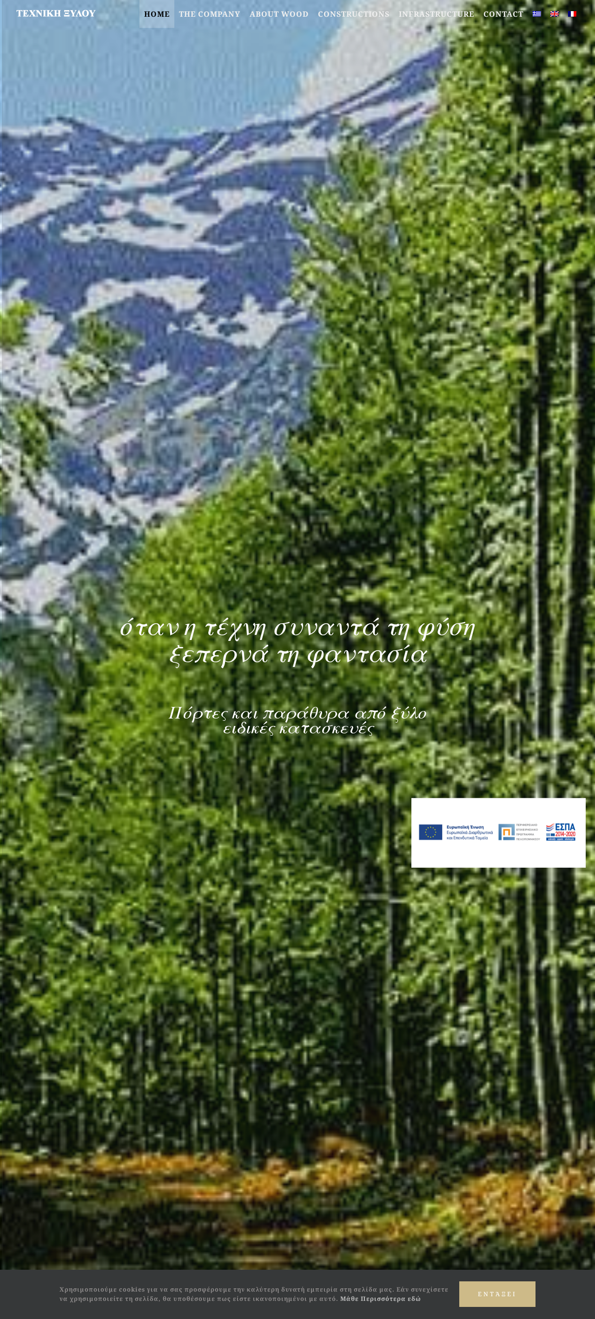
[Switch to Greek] (537, 14)
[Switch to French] (572, 14)
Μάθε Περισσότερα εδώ (380, 1298)
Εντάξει (497, 1294)
